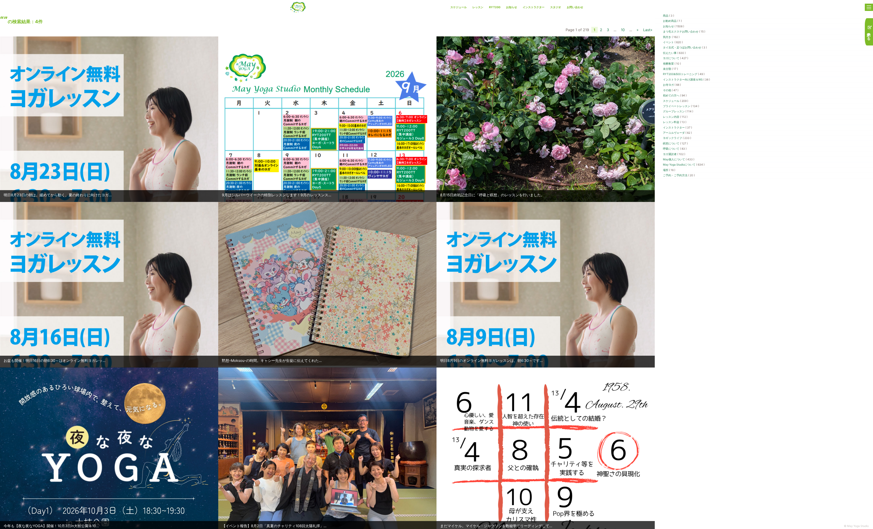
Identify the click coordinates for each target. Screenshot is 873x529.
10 (623, 30)
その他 (670, 90)
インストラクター (533, 7)
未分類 (670, 69)
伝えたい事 (674, 53)
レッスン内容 (675, 116)
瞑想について (675, 143)
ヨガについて (675, 58)
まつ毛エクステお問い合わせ (684, 31)
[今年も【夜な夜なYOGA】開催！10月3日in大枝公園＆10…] (109, 503)
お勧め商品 (672, 21)
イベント (673, 42)
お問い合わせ (575, 7)
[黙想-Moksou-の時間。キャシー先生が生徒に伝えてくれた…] (327, 283)
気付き (671, 37)
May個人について (678, 159)
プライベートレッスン (681, 106)
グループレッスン (678, 111)
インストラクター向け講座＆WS (686, 79)
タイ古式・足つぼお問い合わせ (685, 47)
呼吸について (675, 148)
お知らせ (511, 7)
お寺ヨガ (672, 84)
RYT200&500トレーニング (684, 74)
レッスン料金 (674, 122)
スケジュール (458, 7)
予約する (869, 33)
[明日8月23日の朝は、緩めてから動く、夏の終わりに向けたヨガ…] (109, 172)
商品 (668, 15)
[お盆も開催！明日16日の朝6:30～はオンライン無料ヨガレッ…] (109, 338)
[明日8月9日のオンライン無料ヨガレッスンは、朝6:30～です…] (545, 338)
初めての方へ (675, 95)
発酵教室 (672, 63)
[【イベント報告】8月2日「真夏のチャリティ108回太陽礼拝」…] (327, 449)
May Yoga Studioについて (684, 164)
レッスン (477, 7)
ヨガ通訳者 (674, 154)
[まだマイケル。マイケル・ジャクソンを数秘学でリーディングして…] (545, 458)
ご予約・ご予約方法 (679, 175)
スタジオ (555, 7)
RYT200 (494, 7)
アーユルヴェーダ (677, 132)
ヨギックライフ (677, 138)
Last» (647, 30)
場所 (669, 170)
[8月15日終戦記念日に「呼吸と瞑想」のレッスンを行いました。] (545, 181)
